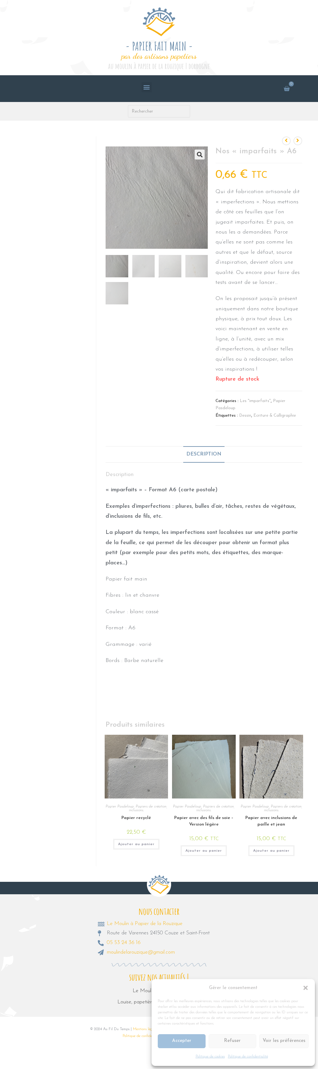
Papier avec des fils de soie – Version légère (204, 821)
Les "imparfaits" (255, 401)
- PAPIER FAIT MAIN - (159, 46)
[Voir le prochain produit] (297, 141)
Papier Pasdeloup (120, 806)
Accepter (181, 1041)
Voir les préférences (284, 1041)
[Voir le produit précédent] (286, 141)
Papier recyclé (136, 818)
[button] (305, 988)
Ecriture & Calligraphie (274, 416)
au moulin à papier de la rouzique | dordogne (159, 66)
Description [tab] (203, 454)
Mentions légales (145, 1029)
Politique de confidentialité (248, 1056)
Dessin (245, 416)
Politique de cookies (210, 1056)
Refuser (232, 1041)
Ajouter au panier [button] (136, 844)
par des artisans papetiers (159, 56)
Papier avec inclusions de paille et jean (271, 821)
